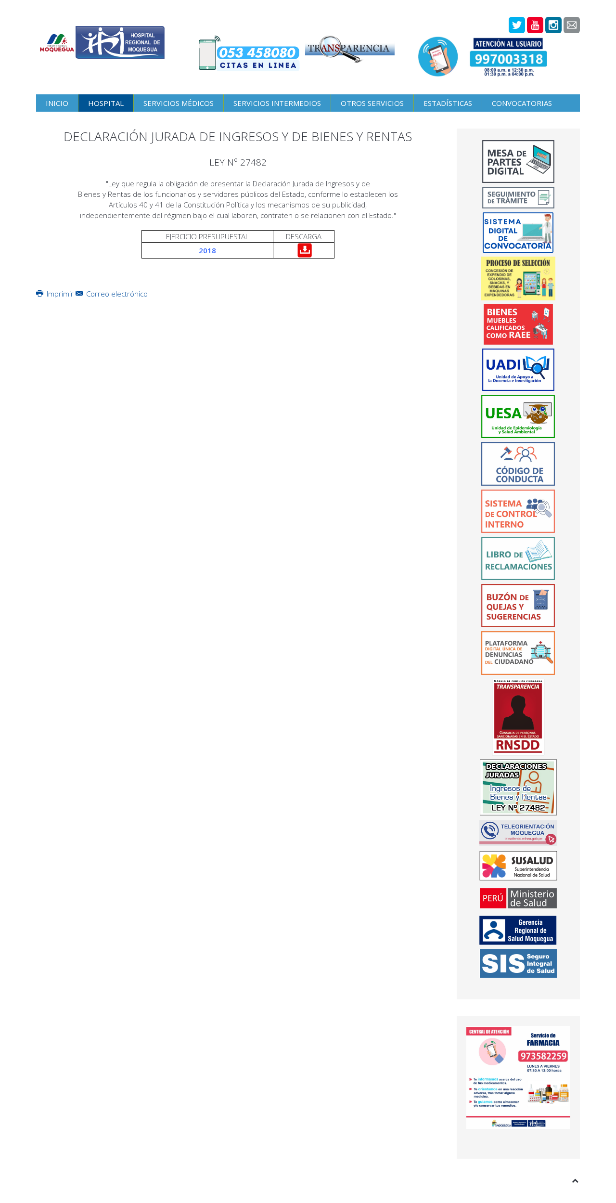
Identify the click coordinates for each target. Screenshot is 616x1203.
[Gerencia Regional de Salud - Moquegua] (518, 930)
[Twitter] (517, 25)
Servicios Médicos (178, 103)
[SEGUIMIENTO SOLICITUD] (518, 198)
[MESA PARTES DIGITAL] (518, 161)
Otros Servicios (372, 103)
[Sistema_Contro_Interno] (518, 511)
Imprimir (60, 293)
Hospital (106, 103)
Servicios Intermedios (277, 103)
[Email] (572, 25)
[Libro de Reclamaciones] (518, 557)
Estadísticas (448, 103)
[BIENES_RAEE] (518, 324)
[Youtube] (535, 25)
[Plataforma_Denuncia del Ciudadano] (518, 652)
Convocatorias (522, 103)
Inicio (57, 103)
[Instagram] (553, 25)
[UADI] (518, 370)
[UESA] (518, 416)
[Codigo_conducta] (518, 463)
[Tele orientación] (518, 833)
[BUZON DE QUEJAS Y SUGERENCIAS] (518, 605)
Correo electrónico (116, 293)
